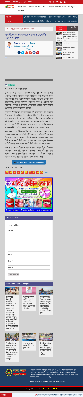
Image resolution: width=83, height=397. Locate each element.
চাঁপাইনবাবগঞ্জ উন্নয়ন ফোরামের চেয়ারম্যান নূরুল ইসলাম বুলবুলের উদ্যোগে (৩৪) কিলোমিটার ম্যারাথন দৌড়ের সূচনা (45, 305)
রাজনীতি (31, 7)
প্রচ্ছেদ (20, 7)
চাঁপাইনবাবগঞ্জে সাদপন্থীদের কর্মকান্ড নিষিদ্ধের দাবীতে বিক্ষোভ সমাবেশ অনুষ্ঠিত (46, 349)
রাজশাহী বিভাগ (29, 29)
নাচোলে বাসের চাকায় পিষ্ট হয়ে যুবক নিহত (28, 345)
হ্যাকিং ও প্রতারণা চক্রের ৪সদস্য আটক (68, 53)
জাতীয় (25, 7)
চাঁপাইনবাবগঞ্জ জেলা (16, 29)
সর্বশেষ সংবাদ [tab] (61, 28)
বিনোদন (64, 7)
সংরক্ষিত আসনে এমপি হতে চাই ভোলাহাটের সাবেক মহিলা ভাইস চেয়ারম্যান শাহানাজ (29, 303)
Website (10, 268)
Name (10, 254)
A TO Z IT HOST (50, 389)
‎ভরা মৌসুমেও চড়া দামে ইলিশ (70, 43)
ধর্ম (44, 7)
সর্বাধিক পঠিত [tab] (72, 27)
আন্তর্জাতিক (50, 7)
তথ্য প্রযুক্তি (71, 7)
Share (46, 173)
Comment (11, 230)
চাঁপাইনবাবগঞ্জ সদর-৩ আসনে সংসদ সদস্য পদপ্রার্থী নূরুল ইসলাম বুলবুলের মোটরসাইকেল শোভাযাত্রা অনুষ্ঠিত (12, 351)
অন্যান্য (20, 10)
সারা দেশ (38, 7)
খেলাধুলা (58, 7)
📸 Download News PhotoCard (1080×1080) (29, 162)
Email (10, 261)
